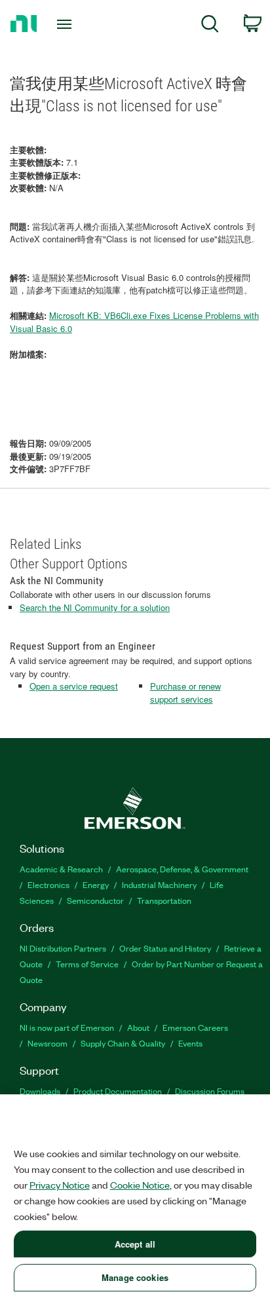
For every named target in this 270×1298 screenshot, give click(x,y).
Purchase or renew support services (185, 692)
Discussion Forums (209, 1091)
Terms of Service (87, 963)
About (138, 1027)
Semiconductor (95, 900)
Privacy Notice (59, 1184)
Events (190, 1043)
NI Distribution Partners (63, 948)
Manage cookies (135, 1277)
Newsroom (48, 1043)
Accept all (135, 1244)
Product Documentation (117, 1091)
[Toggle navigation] (67, 24)
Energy (96, 884)
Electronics (48, 884)
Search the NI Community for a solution (95, 607)
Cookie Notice (140, 1184)
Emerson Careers (195, 1027)
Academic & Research (61, 868)
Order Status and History (165, 948)
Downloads (40, 1091)
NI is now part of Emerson (67, 1027)
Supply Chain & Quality (123, 1043)
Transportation (164, 900)
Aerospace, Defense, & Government (182, 868)
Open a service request (73, 686)
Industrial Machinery (159, 884)
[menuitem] (210, 25)
